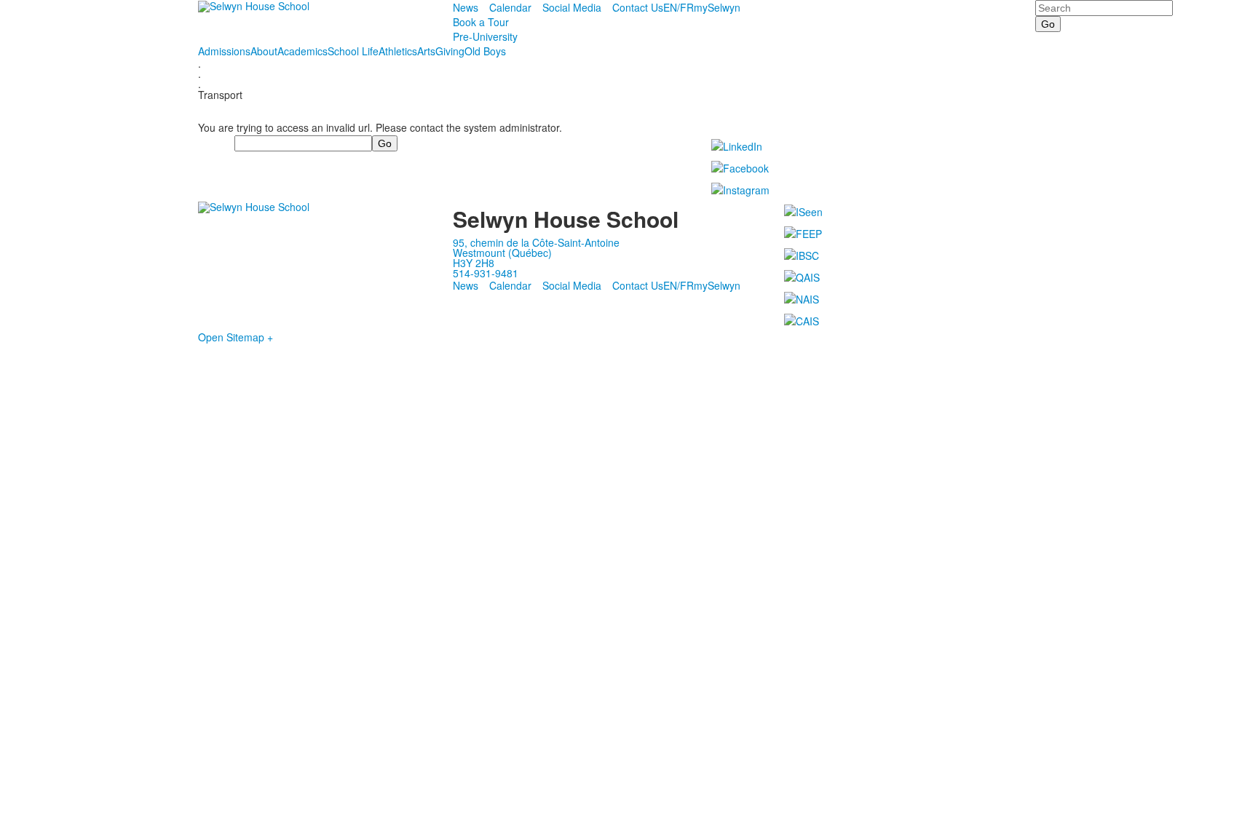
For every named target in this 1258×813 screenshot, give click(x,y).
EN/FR (678, 7)
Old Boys (485, 51)
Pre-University (485, 36)
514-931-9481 (485, 273)
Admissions (224, 51)
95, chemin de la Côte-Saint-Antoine (536, 242)
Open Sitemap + (235, 337)
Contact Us (637, 7)
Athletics (398, 51)
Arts (426, 51)
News (465, 7)
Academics (302, 51)
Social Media (571, 7)
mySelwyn (717, 7)
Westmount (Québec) (502, 252)
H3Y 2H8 (473, 262)
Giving (449, 51)
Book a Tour (481, 22)
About (263, 51)
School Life (353, 51)
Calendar (510, 7)
